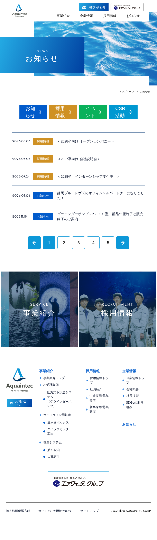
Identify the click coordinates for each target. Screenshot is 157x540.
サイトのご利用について (55, 511)
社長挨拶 (132, 395)
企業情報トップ (135, 380)
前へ (34, 242)
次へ (122, 242)
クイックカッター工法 (59, 431)
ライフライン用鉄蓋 (57, 415)
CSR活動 (120, 112)
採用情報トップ (99, 380)
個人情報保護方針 (18, 511)
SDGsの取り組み (135, 405)
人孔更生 (53, 456)
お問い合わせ (96, 7)
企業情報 (86, 16)
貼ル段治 (53, 450)
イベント (90, 112)
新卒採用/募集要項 (99, 409)
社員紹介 (96, 389)
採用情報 (109, 16)
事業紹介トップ (54, 378)
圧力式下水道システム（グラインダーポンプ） (59, 399)
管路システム (52, 442)
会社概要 (132, 389)
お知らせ (133, 16)
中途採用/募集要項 (99, 398)
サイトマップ (89, 511)
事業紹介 (63, 16)
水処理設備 (51, 384)
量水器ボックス (58, 422)
